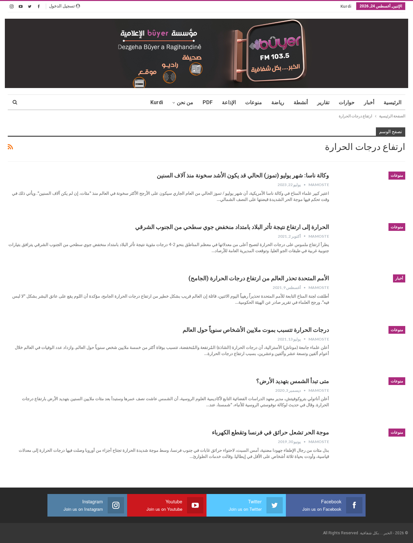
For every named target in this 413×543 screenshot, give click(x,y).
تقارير (323, 102)
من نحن (185, 102)
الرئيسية (392, 102)
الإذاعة (229, 102)
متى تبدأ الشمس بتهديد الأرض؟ (292, 381)
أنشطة (301, 102)
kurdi (345, 6)
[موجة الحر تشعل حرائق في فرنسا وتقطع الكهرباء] (371, 450)
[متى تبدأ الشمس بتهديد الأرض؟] (371, 398)
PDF (208, 102)
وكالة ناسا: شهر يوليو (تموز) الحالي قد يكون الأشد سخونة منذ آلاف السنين (243, 175)
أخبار (369, 102)
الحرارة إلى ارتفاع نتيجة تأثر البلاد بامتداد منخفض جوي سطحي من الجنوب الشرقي (232, 226)
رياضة (277, 102)
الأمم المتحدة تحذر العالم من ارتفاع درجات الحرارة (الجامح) (258, 278)
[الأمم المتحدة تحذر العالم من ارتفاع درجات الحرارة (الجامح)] (371, 296)
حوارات (347, 102)
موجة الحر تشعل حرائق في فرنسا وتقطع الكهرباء (270, 432)
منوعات (253, 102)
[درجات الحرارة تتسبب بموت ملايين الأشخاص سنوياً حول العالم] (371, 347)
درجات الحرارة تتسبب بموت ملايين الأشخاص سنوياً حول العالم (256, 329)
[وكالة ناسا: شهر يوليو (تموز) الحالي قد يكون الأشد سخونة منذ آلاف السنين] (371, 193)
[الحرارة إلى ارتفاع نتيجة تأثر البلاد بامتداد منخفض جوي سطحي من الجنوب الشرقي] (371, 244)
